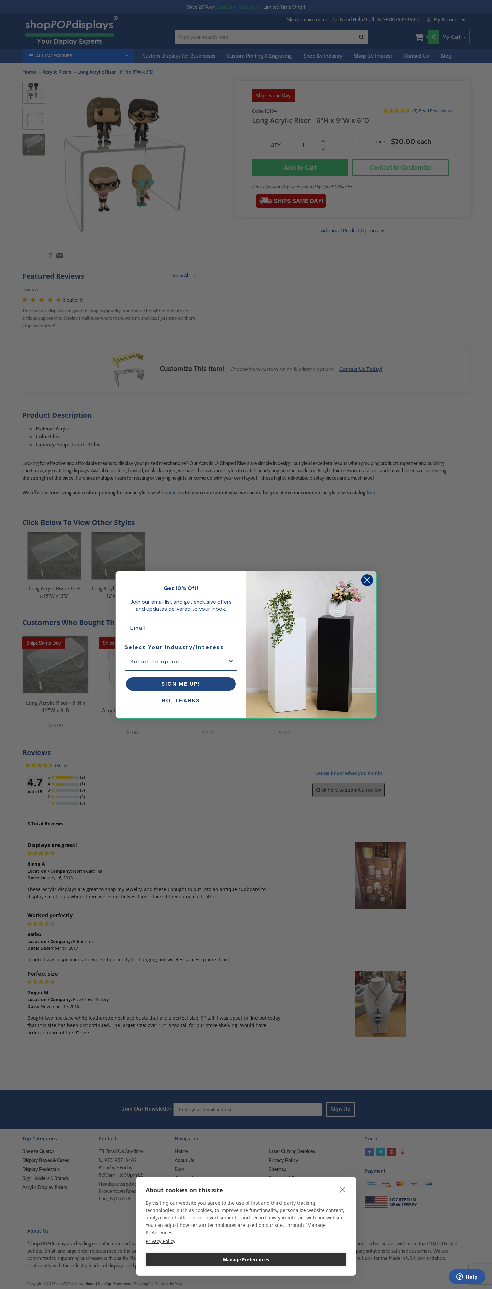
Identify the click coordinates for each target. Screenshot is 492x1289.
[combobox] (178, 661)
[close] (342, 1189)
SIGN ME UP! (180, 683)
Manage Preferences (246, 1260)
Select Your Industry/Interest (174, 647)
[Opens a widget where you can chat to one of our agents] (466, 1277)
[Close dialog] (367, 580)
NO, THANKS (181, 700)
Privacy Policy (160, 1241)
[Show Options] (230, 661)
